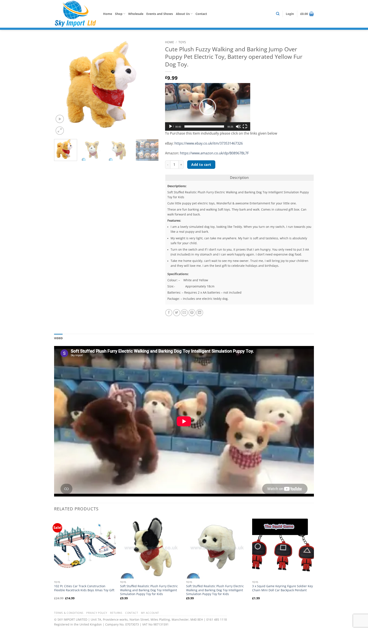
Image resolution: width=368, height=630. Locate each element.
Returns (116, 613)
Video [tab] (58, 338)
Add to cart (201, 164)
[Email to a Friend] (184, 312)
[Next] (151, 87)
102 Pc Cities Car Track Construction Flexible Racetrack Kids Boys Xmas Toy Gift (84, 588)
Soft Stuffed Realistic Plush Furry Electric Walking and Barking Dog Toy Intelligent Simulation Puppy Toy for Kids (149, 590)
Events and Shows (159, 14)
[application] (207, 107)
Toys (182, 42)
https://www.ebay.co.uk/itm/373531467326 (208, 143)
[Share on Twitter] (176, 312)
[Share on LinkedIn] (199, 312)
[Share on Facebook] (168, 312)
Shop (118, 14)
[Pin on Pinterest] (192, 312)
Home (107, 14)
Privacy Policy (96, 613)
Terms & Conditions (68, 613)
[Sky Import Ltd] (75, 13)
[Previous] (61, 87)
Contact (201, 14)
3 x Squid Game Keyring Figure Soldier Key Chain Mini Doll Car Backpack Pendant (282, 588)
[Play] (171, 126)
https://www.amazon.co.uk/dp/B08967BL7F (214, 153)
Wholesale (135, 14)
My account (150, 613)
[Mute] (238, 126)
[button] (277, 14)
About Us (183, 14)
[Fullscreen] (245, 126)
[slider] (204, 126)
